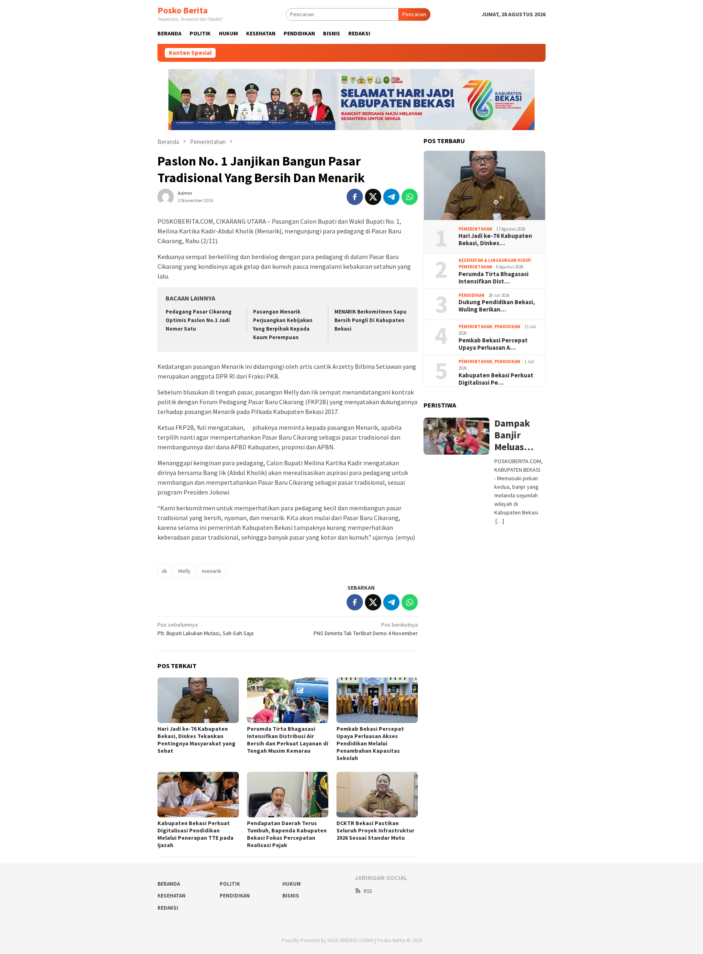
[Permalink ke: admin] (165, 196)
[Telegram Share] (391, 197)
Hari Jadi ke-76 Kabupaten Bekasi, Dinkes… (495, 239)
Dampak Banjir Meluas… (513, 435)
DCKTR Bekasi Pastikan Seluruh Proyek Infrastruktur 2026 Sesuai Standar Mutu (375, 830)
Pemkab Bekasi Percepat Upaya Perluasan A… (493, 344)
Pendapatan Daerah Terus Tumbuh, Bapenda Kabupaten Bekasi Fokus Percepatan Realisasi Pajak (287, 834)
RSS (368, 891)
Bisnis (290, 895)
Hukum (291, 883)
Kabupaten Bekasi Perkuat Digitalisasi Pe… (495, 379)
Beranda (168, 883)
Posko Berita (182, 10)
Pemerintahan (475, 229)
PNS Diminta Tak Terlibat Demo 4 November (366, 629)
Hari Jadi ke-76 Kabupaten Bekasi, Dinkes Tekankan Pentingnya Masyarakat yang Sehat (196, 739)
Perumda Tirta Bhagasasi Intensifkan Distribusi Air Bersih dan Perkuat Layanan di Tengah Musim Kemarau (287, 739)
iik (164, 571)
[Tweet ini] (373, 197)
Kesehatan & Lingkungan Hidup (494, 260)
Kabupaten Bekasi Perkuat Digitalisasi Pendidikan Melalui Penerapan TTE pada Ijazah (195, 834)
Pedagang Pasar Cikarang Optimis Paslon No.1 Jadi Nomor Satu (198, 320)
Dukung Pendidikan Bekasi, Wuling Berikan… (496, 305)
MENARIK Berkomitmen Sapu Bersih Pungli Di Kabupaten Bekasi (370, 320)
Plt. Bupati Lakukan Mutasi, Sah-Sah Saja (205, 629)
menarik (211, 571)
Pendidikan (471, 295)
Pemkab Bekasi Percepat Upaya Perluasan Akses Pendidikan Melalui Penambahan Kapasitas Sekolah (370, 743)
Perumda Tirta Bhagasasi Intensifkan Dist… (493, 277)
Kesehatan (171, 895)
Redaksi (167, 907)
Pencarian (414, 14)
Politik (230, 883)
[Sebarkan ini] (355, 197)
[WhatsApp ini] (410, 197)
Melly (184, 571)
